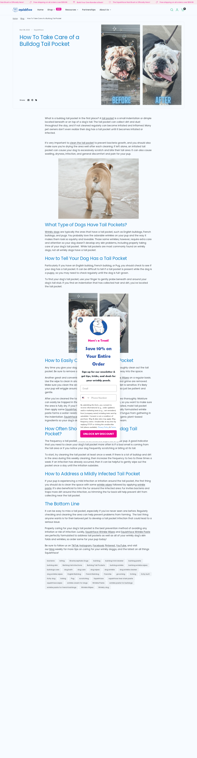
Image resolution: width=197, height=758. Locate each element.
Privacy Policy (103, 427)
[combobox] (85, 398)
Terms (113, 427)
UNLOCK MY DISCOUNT (98, 434)
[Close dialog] (80, 320)
